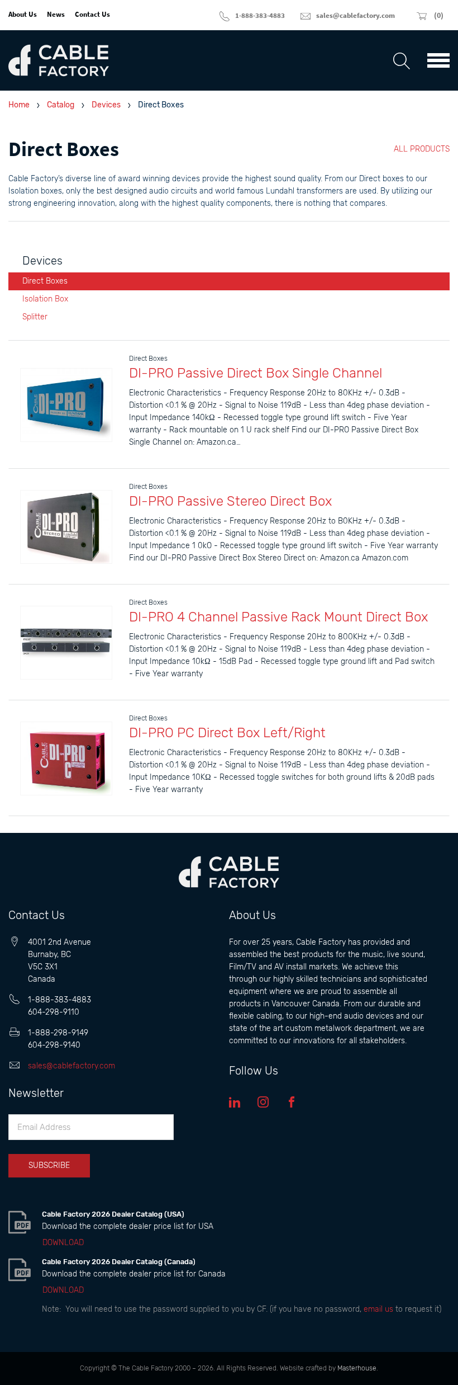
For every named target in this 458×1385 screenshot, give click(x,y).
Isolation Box (45, 299)
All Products (422, 149)
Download (63, 1242)
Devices (106, 105)
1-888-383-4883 (59, 1000)
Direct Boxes (45, 281)
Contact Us (92, 14)
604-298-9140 (54, 1045)
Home (19, 105)
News (56, 14)
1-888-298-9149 (58, 1033)
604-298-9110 (53, 1012)
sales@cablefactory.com (71, 1066)
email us (378, 1309)
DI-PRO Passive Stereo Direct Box (230, 501)
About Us (22, 14)
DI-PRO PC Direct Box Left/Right (227, 733)
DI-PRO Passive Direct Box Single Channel (255, 373)
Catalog (60, 105)
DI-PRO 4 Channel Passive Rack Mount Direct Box (278, 617)
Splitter (34, 317)
